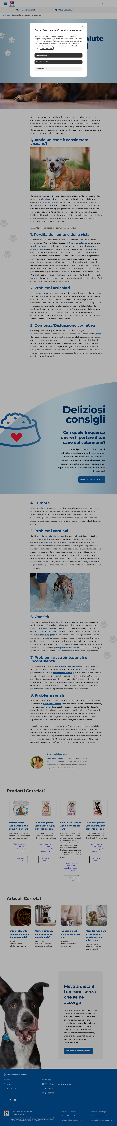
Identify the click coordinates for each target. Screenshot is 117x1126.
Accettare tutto (42, 55)
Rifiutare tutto (42, 62)
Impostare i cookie (43, 69)
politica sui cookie (46, 48)
